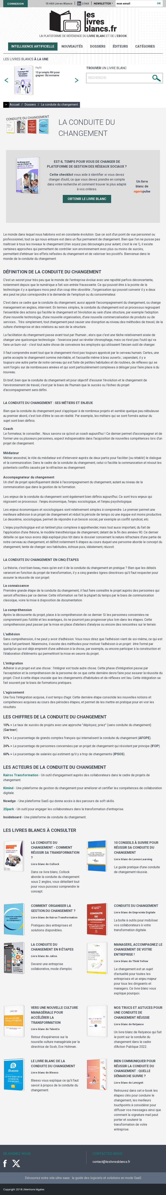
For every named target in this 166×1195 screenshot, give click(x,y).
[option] (41, 80)
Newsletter (103, 3)
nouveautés (72, 46)
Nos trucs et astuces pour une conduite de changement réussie (138, 1012)
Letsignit (137, 1082)
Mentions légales (34, 1189)
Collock (54, 864)
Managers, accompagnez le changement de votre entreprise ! (138, 949)
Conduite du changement (136, 906)
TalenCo (54, 1029)
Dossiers (97, 46)
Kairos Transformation (63, 917)
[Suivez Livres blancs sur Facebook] (7, 1163)
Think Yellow (140, 961)
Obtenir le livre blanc (87, 199)
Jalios (53, 956)
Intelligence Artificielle (32, 46)
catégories (145, 46)
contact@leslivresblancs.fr (111, 1162)
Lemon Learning (142, 859)
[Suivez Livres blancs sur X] (16, 1163)
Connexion (15, 3)
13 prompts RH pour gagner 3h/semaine (47, 74)
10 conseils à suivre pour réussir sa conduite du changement (136, 847)
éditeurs (120, 46)
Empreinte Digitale (143, 912)
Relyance (138, 1024)
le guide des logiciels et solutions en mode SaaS (106, 1178)
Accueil (14, 104)
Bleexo (53, 1072)
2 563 (85, 3)
